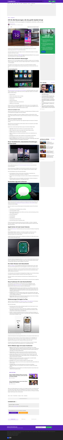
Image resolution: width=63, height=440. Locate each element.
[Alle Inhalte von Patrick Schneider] (9, 24)
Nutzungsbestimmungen (34, 431)
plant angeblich (12, 265)
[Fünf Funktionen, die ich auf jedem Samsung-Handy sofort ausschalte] (47, 88)
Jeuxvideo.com (19, 432)
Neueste (13, 419)
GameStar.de (33, 3)
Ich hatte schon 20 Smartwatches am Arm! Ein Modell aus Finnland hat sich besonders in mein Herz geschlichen (50, 144)
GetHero (16, 432)
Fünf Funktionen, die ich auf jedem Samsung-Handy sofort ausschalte (48, 94)
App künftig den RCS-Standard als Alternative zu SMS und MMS (25, 202)
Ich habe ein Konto (13, 412)
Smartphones (13, 17)
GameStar (8, 432)
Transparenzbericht (53, 431)
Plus (50, 1)
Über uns (11, 431)
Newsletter (28, 431)
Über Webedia (14, 431)
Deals (16, 3)
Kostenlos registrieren (23, 412)
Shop (54, 1)
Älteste (23, 419)
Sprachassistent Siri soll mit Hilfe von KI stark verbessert (17, 90)
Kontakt (31, 431)
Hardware (19, 395)
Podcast (29, 3)
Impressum (8, 431)
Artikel (9, 395)
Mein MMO (13, 432)
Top (34, 419)
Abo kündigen (17, 431)
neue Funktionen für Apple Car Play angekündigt (26, 301)
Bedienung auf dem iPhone (18, 284)
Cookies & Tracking (48, 431)
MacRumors (14, 228)
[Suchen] (43, 1)
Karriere (26, 431)
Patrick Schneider (15, 395)
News (11, 3)
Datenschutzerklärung (43, 431)
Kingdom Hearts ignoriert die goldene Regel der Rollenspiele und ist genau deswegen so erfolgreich (50, 152)
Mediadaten (39, 431)
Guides (21, 3)
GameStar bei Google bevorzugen (34, 26)
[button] (8, 3)
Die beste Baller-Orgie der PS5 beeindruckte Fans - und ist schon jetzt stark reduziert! (50, 157)
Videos (14, 3)
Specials (11, 395)
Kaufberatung (25, 3)
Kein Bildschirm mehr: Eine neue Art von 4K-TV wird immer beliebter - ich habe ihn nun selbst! (48, 103)
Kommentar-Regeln (15, 406)
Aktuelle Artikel (44, 139)
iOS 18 (17, 49)
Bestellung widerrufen (22, 431)
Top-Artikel (43, 82)
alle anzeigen (53, 82)
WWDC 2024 (20, 54)
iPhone (9, 17)
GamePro (11, 432)
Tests (19, 3)
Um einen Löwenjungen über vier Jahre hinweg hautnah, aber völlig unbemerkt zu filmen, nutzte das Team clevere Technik (49, 148)
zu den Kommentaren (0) (22, 398)
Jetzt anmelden (49, 427)
